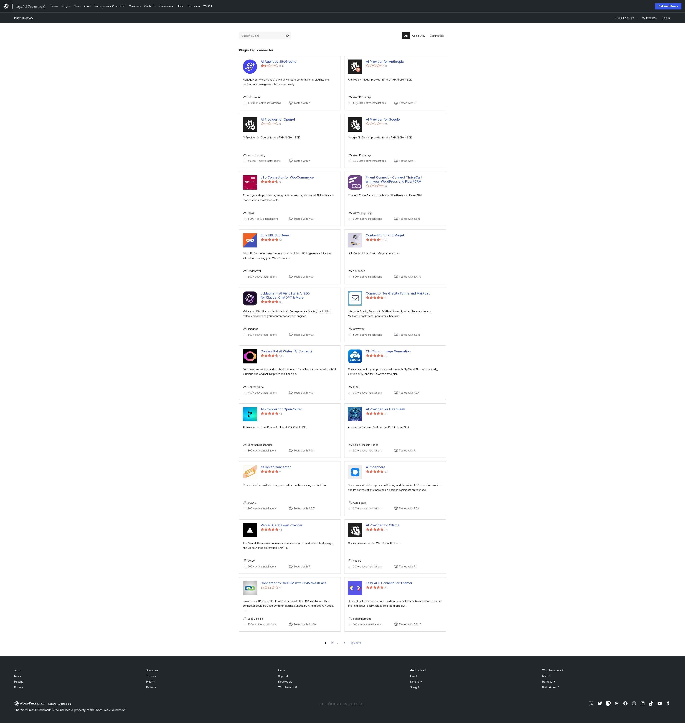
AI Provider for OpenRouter (281, 409)
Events (414, 676)
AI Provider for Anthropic (385, 61)
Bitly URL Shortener (275, 235)
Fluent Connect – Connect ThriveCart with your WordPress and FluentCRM (394, 179)
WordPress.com (553, 670)
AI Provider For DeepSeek (385, 409)
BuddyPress (551, 687)
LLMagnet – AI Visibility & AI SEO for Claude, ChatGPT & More (285, 295)
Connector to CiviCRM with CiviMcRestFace (294, 583)
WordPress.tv (287, 687)
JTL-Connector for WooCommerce (287, 177)
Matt (546, 676)
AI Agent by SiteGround (278, 61)
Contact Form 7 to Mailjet (385, 235)
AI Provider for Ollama (382, 525)
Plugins (150, 681)
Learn (281, 670)
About (17, 670)
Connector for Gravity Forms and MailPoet (398, 293)
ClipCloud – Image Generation (388, 351)
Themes (151, 676)
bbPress (548, 681)
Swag (415, 687)
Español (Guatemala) (60, 703)
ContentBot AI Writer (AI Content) (286, 351)
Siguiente (355, 642)
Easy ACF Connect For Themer (389, 583)
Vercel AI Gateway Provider (282, 525)
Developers (285, 681)
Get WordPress (668, 6)
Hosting (18, 681)
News (17, 676)
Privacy (18, 687)
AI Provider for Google (383, 119)
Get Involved (418, 670)
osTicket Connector (276, 467)
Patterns (151, 687)
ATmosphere (375, 467)
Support (283, 676)
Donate (416, 681)
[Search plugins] (287, 35)
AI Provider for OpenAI (278, 119)
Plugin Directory (23, 17)
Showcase (152, 670)
